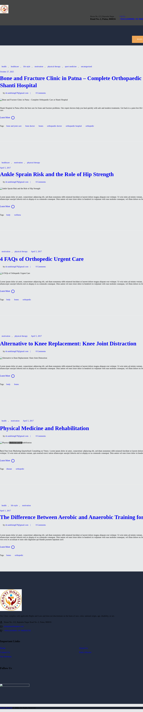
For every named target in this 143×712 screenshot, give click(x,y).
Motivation (39, 66)
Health (4, 66)
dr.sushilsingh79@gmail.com (17, 93)
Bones (41, 126)
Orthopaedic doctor (54, 126)
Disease (9, 469)
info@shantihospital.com (14, 626)
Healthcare (15, 66)
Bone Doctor (30, 126)
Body (8, 215)
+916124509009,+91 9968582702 (17, 631)
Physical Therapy (54, 66)
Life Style (26, 66)
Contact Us (5, 652)
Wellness (17, 215)
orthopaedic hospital (74, 126)
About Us (83, 648)
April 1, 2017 (5, 511)
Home (2, 648)
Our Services (5, 656)
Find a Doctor (85, 652)
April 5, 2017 (5, 168)
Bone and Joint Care (14, 126)
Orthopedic (90, 126)
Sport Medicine (71, 66)
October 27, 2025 (7, 72)
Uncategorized (86, 66)
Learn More (5, 117)
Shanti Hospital (6, 708)
